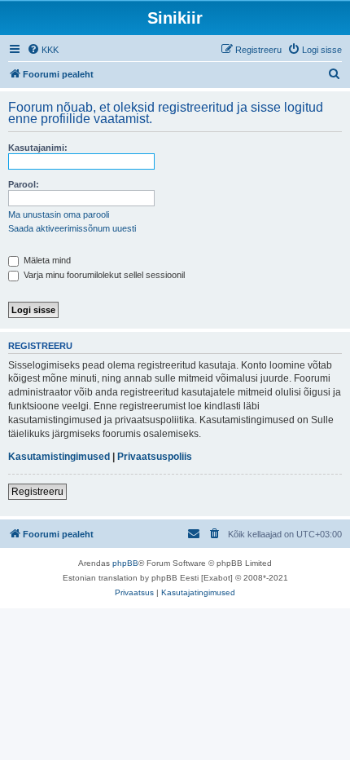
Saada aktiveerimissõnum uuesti (72, 228)
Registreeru (37, 491)
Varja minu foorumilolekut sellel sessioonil (103, 275)
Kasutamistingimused (59, 456)
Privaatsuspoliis (154, 456)
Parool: (23, 184)
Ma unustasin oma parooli (58, 214)
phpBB (125, 563)
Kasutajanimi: (38, 147)
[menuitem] (43, 50)
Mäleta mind (46, 260)
